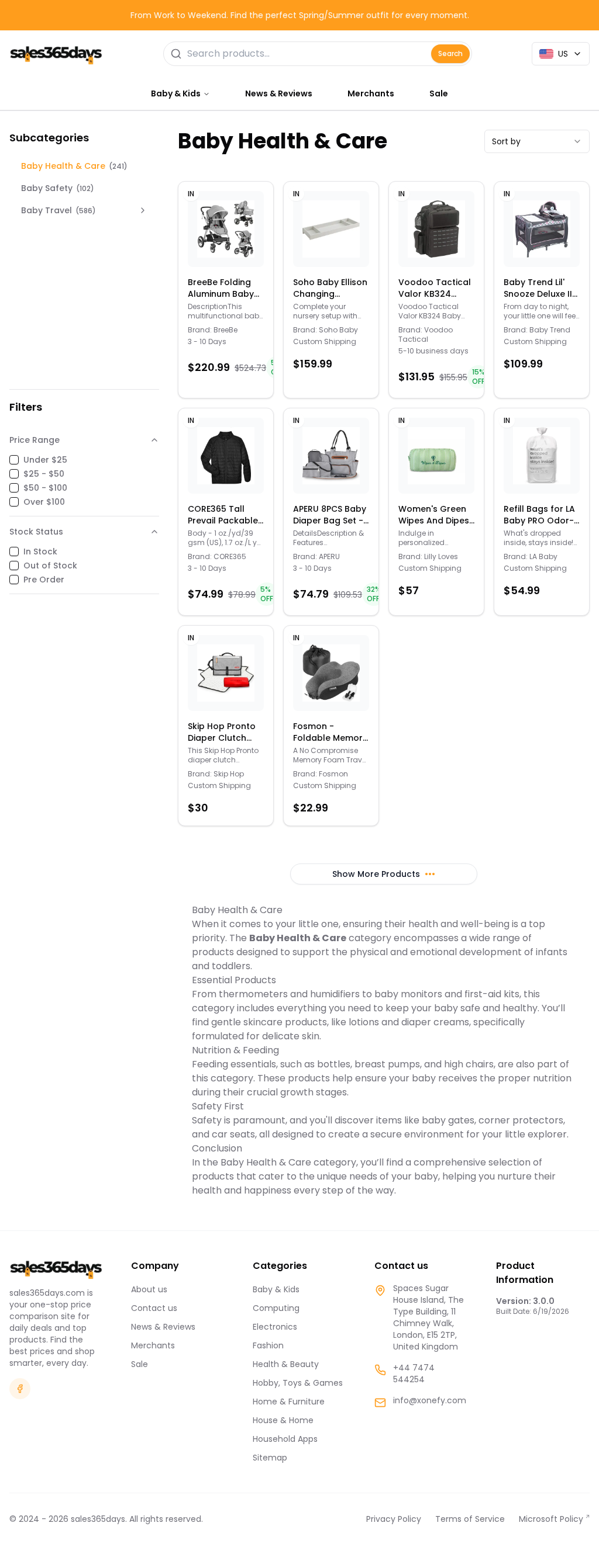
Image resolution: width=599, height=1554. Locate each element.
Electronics (275, 1327)
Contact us (154, 1308)
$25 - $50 (43, 474)
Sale (438, 93)
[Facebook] (19, 1388)
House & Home (283, 1420)
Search (450, 53)
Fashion (268, 1345)
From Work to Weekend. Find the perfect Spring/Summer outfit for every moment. (299, 15)
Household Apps (285, 1439)
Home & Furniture (289, 1401)
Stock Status (36, 531)
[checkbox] (14, 459)
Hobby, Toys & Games (298, 1383)
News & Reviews (278, 93)
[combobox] (537, 141)
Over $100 (44, 502)
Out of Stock (50, 565)
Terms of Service (470, 1519)
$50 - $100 (45, 488)
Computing (276, 1308)
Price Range (34, 440)
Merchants (370, 93)
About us (149, 1289)
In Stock (40, 551)
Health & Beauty (286, 1364)
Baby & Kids (276, 1289)
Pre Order (43, 579)
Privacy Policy (393, 1519)
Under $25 (45, 460)
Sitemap (270, 1457)
